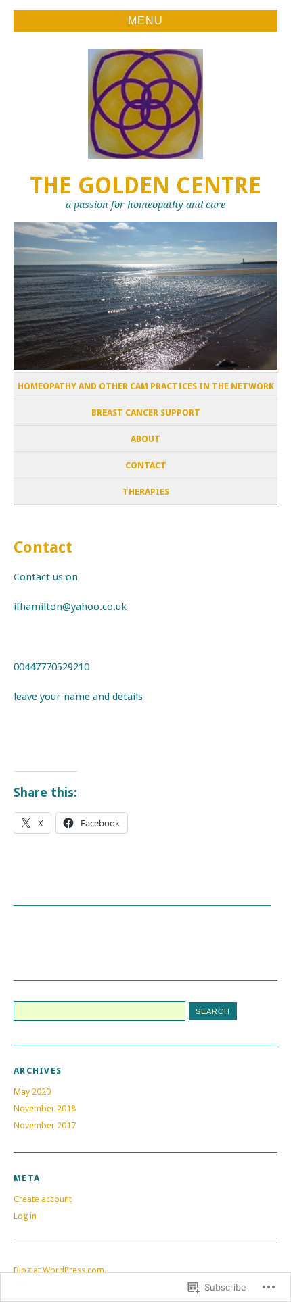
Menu (145, 20)
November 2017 (45, 1125)
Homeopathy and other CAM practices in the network (146, 386)
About (145, 439)
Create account (43, 1199)
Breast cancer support (145, 412)
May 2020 (32, 1091)
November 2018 (45, 1108)
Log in (25, 1216)
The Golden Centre (145, 185)
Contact (145, 465)
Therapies (145, 491)
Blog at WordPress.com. (60, 1270)
